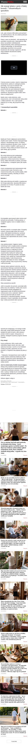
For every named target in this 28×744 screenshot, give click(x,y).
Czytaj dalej (14, 741)
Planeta (7, 2)
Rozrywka (25, 455)
